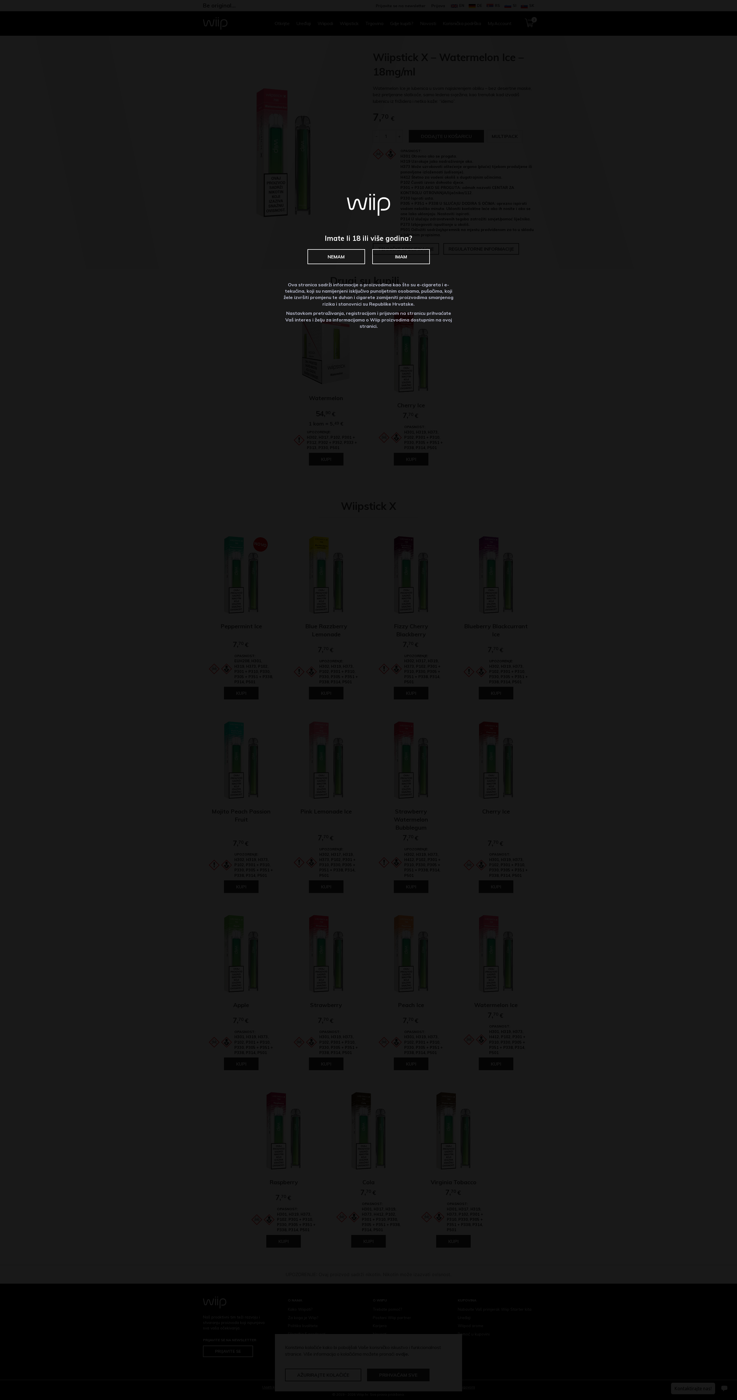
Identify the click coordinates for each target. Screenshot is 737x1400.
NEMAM (336, 257)
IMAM (401, 257)
